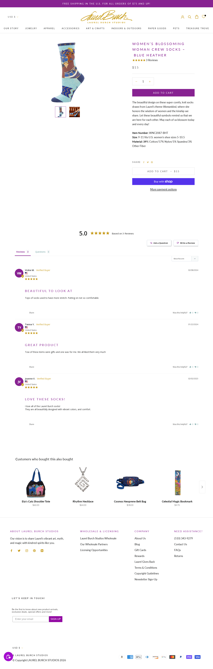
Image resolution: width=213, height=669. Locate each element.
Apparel (49, 28)
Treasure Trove (197, 28)
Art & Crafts (95, 28)
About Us (140, 538)
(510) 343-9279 (183, 538)
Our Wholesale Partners (94, 544)
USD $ (12, 17)
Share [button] (31, 312)
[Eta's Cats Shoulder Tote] (36, 482)
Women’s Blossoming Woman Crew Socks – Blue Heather (52, 305)
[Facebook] (144, 162)
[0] (203, 16)
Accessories (71, 28)
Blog (137, 544)
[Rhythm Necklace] (83, 482)
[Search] (189, 16)
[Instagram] (26, 550)
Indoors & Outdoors (126, 28)
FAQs (177, 550)
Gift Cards (140, 550)
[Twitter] (148, 162)
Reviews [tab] (20, 251)
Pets (176, 28)
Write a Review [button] (187, 243)
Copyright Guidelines (147, 573)
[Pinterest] (152, 162)
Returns (178, 556)
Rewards (139, 556)
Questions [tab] (40, 251)
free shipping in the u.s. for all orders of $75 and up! (106, 3)
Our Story (11, 28)
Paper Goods (157, 28)
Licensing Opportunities (94, 550)
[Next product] (202, 487)
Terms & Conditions (146, 567)
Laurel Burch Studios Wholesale (98, 538)
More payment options (163, 189)
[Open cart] (196, 17)
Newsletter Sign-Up (146, 579)
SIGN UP (56, 619)
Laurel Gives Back (145, 561)
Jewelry (31, 28)
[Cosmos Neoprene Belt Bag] (130, 482)
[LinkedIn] (42, 550)
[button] (191, 312)
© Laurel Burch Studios (30, 655)
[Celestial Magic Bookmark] (177, 482)
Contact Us (180, 544)
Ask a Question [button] (160, 243)
